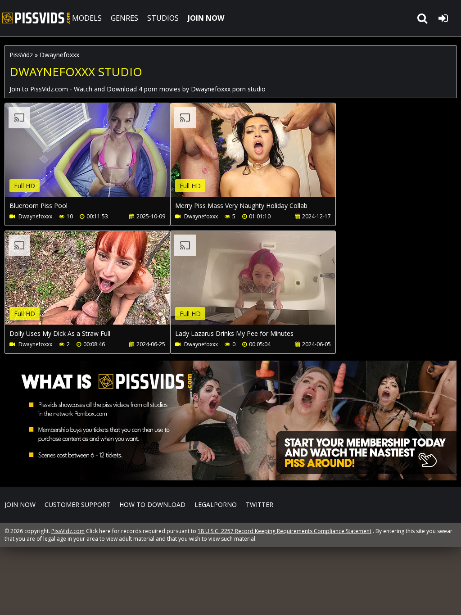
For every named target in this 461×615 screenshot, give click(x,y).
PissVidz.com (36, 18)
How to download (152, 504)
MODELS (87, 18)
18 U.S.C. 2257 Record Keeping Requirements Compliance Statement (284, 531)
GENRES (124, 18)
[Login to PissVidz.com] (443, 18)
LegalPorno (215, 504)
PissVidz (21, 54)
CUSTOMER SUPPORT (77, 504)
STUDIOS (163, 18)
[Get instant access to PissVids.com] (230, 478)
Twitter (259, 504)
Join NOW (20, 504)
